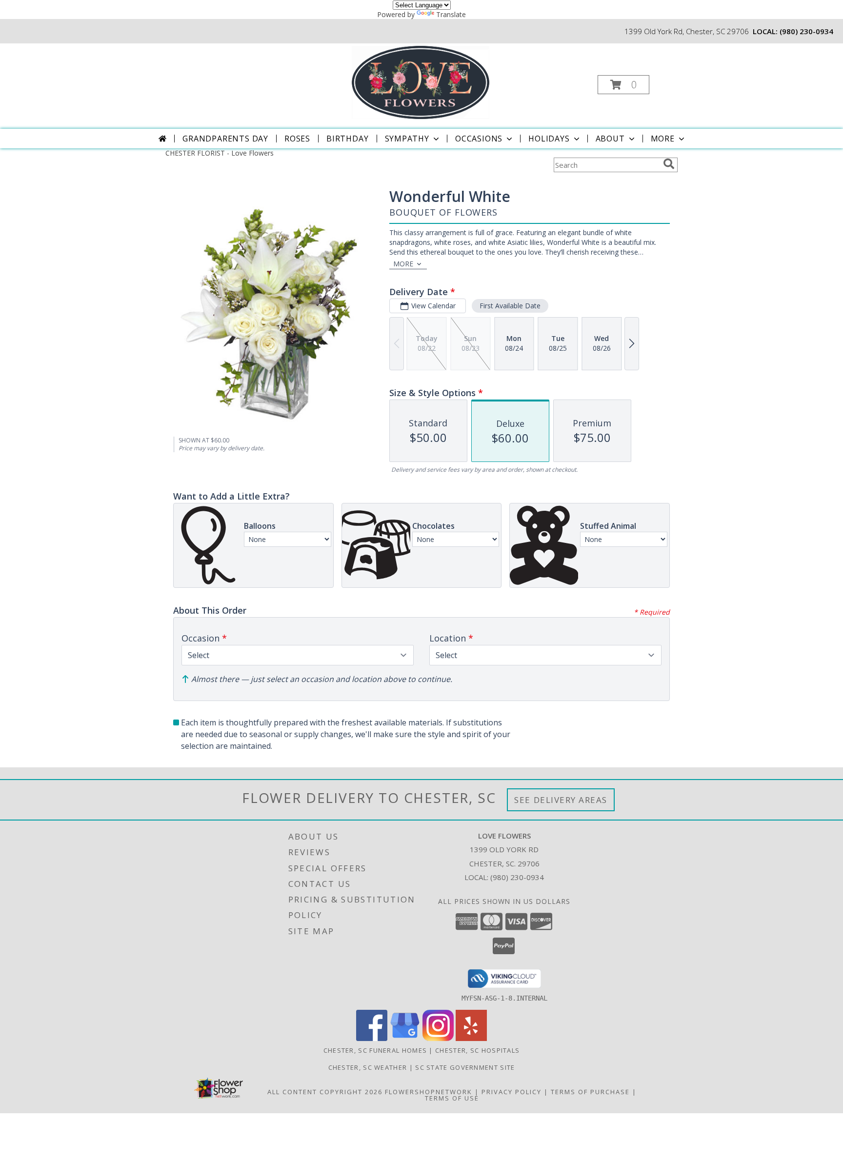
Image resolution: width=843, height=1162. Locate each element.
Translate (451, 14)
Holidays (548, 138)
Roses (297, 138)
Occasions (478, 138)
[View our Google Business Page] (405, 1038)
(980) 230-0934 (806, 31)
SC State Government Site (465, 1067)
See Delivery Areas (560, 799)
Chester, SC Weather (367, 1067)
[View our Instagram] (438, 1038)
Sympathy (407, 138)
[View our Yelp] (471, 1038)
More (663, 138)
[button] (623, 84)
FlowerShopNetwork (428, 1091)
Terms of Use (452, 1098)
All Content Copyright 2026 (324, 1091)
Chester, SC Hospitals (477, 1050)
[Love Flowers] (420, 81)
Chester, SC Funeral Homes (375, 1050)
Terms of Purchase (590, 1091)
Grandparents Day (225, 138)
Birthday (347, 138)
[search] (669, 164)
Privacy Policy (512, 1091)
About (610, 138)
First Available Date (510, 305)
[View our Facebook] (371, 1038)
